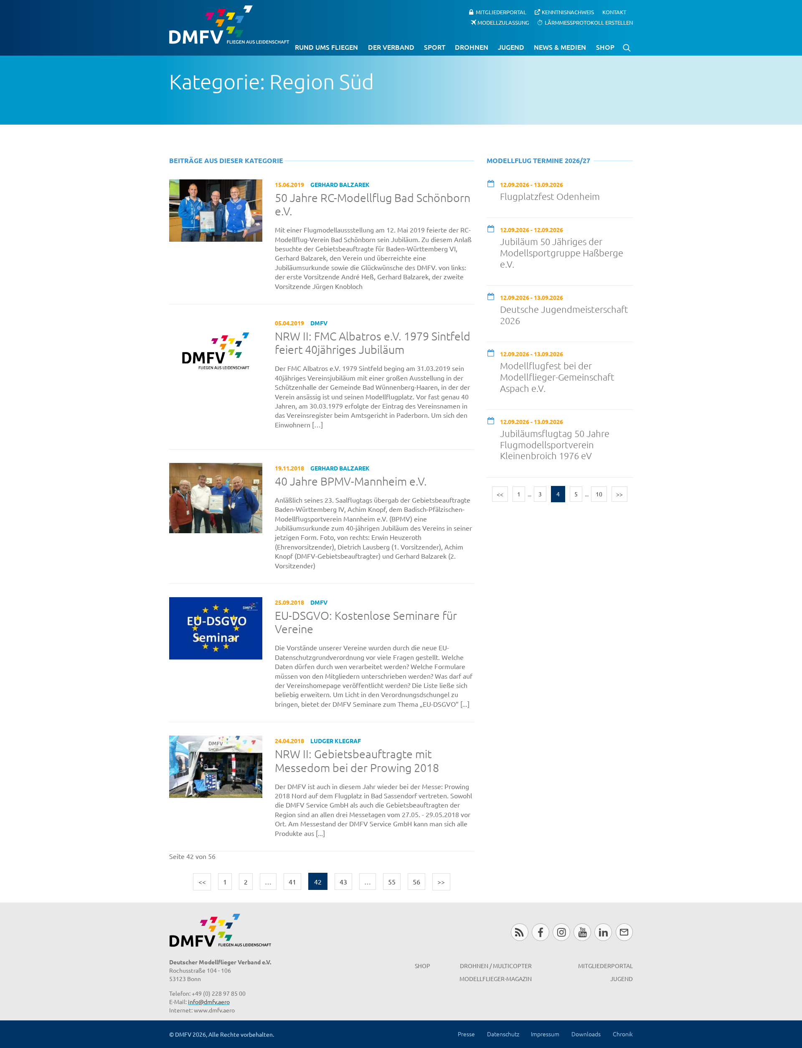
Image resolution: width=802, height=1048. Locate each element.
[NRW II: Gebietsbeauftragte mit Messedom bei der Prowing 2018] (215, 766)
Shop (605, 46)
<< (202, 881)
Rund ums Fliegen (326, 46)
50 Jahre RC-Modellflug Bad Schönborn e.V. (372, 204)
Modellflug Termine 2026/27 (538, 160)
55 (392, 881)
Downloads (586, 1034)
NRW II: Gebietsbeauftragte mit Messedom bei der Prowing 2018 (357, 760)
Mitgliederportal (501, 11)
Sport (434, 46)
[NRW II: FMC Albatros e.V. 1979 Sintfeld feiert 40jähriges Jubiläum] (215, 349)
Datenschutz (503, 1034)
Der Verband (391, 46)
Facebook (540, 932)
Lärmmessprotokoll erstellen (589, 22)
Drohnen (471, 46)
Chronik (623, 1034)
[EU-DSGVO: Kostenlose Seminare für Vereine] (215, 627)
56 (416, 881)
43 (343, 881)
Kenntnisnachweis (568, 11)
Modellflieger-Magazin (495, 978)
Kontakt (614, 11)
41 (292, 881)
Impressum (545, 1034)
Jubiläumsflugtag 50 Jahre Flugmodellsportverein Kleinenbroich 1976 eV (554, 444)
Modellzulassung (503, 22)
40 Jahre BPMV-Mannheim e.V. (351, 481)
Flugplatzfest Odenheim (550, 196)
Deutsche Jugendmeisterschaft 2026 (564, 315)
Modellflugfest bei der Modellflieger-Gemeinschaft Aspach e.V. (557, 377)
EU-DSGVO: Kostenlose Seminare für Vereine (366, 622)
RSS (519, 932)
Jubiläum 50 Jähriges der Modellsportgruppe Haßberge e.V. (561, 252)
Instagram (561, 932)
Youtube (582, 932)
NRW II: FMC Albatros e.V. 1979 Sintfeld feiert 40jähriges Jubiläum (372, 343)
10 (599, 494)
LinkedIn (603, 932)
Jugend (511, 46)
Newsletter (624, 932)
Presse (466, 1034)
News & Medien (560, 46)
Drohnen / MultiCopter (496, 965)
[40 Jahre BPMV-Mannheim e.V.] (215, 497)
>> (441, 881)
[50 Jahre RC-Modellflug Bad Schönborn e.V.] (215, 209)
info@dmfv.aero (209, 1001)
